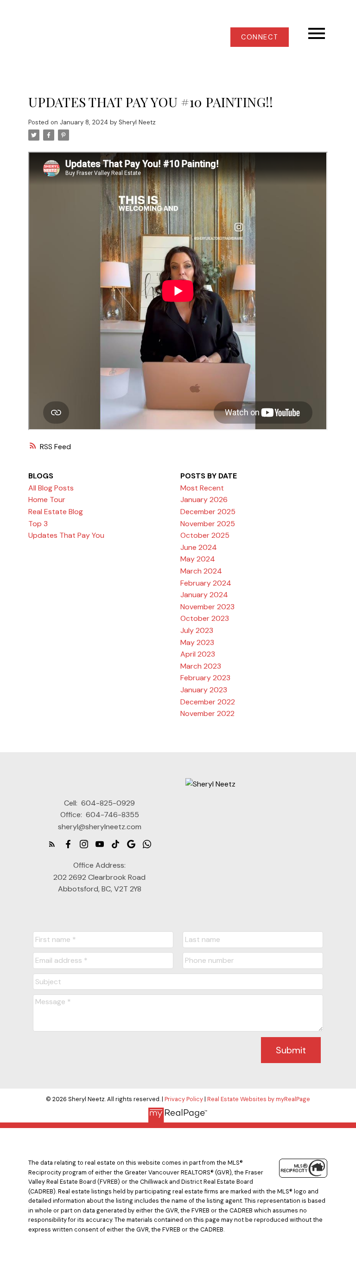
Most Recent (202, 488)
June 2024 (198, 547)
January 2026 (204, 499)
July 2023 (196, 630)
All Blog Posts (51, 488)
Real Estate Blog (55, 511)
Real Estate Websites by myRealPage (258, 1099)
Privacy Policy (184, 1099)
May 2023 (197, 642)
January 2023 (203, 690)
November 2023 (207, 607)
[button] (259, 37)
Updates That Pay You (66, 535)
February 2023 (205, 678)
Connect (259, 37)
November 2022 (207, 713)
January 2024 (204, 595)
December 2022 (207, 702)
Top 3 (38, 524)
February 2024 (205, 583)
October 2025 (204, 535)
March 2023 (200, 666)
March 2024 (201, 571)
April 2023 (197, 654)
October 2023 (204, 618)
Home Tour (46, 499)
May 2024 (197, 559)
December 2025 (207, 511)
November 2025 (207, 524)
